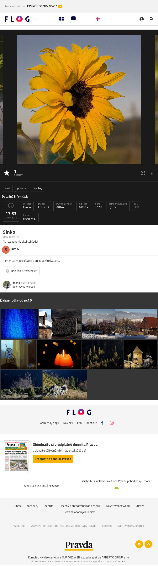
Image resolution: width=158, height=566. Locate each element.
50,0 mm (63, 205)
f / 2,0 (98, 205)
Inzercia (48, 506)
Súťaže (139, 506)
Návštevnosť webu (118, 506)
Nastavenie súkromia (131, 526)
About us (19, 526)
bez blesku (29, 217)
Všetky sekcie (48, 6)
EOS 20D (43, 205)
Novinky (68, 423)
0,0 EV (118, 205)
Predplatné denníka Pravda (53, 459)
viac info (122, 561)
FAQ (79, 423)
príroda (21, 188)
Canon (27, 205)
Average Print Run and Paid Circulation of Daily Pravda (63, 526)
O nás (17, 506)
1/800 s (83, 205)
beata (16, 283)
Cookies (107, 526)
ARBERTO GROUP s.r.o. (115, 557)
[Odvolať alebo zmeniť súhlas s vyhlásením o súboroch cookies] (139, 544)
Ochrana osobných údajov (79, 512)
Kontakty (32, 506)
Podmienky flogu (49, 423)
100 (136, 205)
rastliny (37, 188)
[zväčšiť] (143, 173)
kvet (8, 188)
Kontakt (92, 423)
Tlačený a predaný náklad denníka (80, 506)
